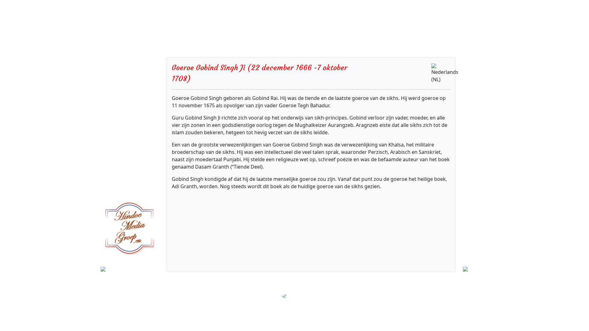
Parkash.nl (324, 288)
